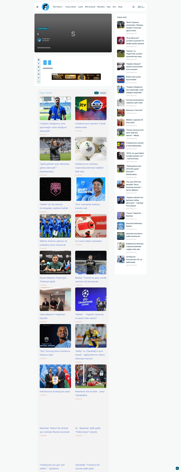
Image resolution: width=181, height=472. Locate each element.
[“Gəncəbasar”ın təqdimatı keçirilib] (55, 299)
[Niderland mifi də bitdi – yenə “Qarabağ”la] (91, 376)
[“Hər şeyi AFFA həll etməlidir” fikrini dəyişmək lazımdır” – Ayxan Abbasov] (121, 184)
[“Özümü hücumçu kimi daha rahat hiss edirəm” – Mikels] (121, 132)
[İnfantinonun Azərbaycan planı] (55, 376)
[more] (38, 81)
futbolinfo (46, 39)
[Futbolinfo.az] (45, 7)
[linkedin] (38, 74)
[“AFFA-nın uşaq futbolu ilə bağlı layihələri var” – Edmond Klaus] (121, 155)
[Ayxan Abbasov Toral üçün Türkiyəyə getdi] (55, 262)
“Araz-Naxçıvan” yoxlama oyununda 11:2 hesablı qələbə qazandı (135, 40)
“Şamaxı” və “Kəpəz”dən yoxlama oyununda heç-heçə (134, 53)
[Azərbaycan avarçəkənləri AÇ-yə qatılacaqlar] (121, 259)
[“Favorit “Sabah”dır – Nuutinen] (121, 215)
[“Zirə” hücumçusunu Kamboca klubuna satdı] (55, 336)
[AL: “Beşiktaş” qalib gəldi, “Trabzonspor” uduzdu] (91, 413)
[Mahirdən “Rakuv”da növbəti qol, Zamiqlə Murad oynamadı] (55, 413)
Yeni (96, 93)
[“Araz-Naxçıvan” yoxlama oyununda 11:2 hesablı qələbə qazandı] (121, 40)
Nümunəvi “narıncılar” (134, 110)
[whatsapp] (38, 77)
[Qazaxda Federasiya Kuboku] (121, 226)
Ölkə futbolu (43, 28)
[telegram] (38, 70)
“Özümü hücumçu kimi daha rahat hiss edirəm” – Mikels (135, 132)
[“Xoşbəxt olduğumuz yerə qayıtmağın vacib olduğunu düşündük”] (55, 108)
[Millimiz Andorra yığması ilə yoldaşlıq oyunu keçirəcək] (55, 226)
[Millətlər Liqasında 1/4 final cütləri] (121, 122)
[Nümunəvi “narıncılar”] (121, 112)
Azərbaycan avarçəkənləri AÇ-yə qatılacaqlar (134, 259)
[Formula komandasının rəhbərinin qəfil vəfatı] (121, 102)
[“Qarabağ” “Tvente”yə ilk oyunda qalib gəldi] (91, 449)
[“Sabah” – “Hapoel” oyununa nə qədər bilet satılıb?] (91, 299)
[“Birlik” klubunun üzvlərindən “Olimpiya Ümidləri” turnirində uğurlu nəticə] (121, 25)
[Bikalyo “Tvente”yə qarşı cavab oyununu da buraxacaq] (91, 262)
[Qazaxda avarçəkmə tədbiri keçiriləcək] (121, 236)
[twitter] (38, 63)
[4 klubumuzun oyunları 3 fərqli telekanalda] (91, 108)
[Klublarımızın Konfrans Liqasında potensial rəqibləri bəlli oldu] (91, 149)
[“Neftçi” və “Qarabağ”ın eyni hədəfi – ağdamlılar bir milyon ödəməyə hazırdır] (91, 336)
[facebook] (38, 59)
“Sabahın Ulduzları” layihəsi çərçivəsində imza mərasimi (134, 66)
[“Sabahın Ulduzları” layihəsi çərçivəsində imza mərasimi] (121, 66)
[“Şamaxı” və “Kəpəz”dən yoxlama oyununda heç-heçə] (121, 53)
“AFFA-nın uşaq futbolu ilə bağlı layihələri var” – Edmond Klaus (135, 156)
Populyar (103, 93)
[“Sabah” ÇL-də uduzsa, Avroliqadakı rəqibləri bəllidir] (55, 189)
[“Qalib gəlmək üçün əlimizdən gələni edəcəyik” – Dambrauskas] (55, 149)
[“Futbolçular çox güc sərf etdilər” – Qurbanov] (55, 449)
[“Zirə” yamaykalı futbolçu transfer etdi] (91, 189)
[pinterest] (38, 67)
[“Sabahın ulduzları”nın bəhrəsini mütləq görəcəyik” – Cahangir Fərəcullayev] (121, 200)
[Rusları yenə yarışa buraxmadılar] (121, 79)
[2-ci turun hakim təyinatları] (91, 226)
